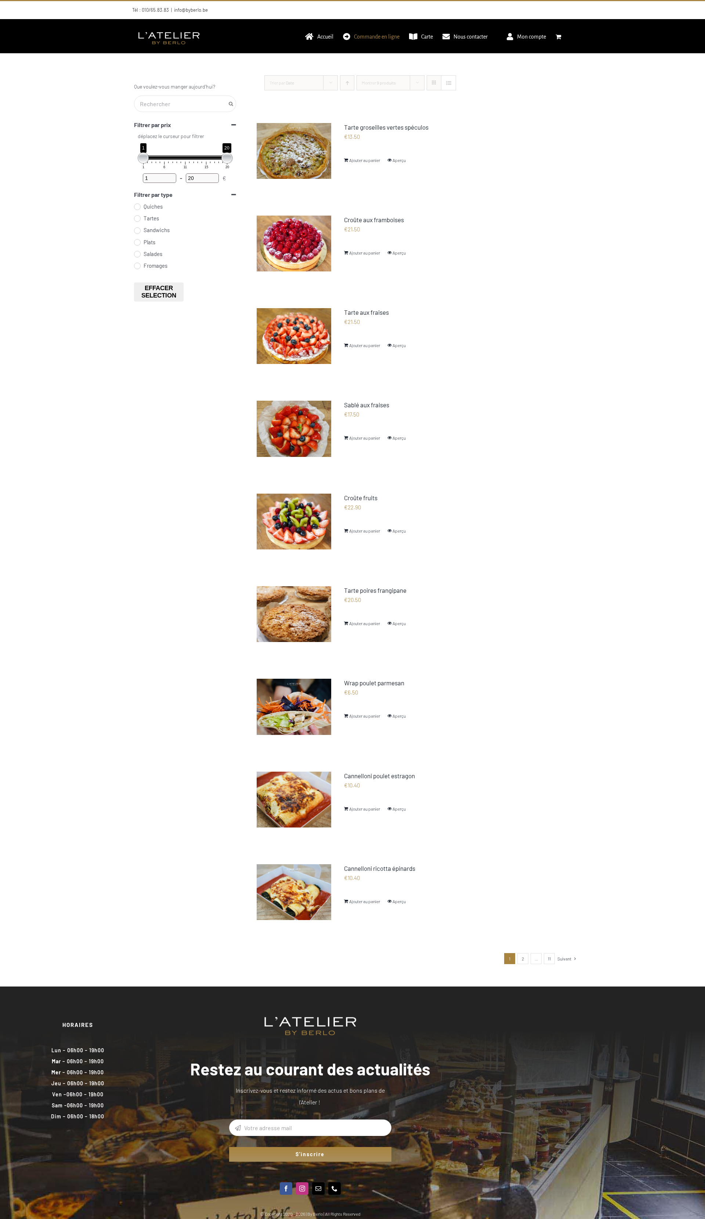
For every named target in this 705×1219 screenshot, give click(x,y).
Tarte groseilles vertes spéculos (386, 127)
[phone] (334, 1188)
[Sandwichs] (137, 230)
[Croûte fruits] (294, 521)
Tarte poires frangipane (375, 590)
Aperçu (399, 160)
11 (549, 958)
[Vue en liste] (448, 83)
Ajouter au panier (364, 160)
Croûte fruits (360, 497)
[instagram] (302, 1188)
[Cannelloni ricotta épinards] (294, 892)
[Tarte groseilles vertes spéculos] (294, 151)
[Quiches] (137, 206)
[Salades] (137, 254)
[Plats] (137, 242)
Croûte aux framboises (374, 219)
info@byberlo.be (191, 10)
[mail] (318, 1188)
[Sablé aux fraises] (294, 429)
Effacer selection (158, 292)
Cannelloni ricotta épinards (379, 868)
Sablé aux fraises (366, 404)
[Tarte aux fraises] (294, 336)
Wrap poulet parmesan (374, 682)
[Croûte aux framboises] (294, 243)
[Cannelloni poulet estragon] (294, 799)
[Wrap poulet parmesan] (294, 707)
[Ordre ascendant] (347, 82)
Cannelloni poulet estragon (379, 775)
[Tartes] (137, 218)
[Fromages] (137, 265)
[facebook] (286, 1188)
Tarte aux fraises (366, 312)
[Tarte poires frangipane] (294, 614)
